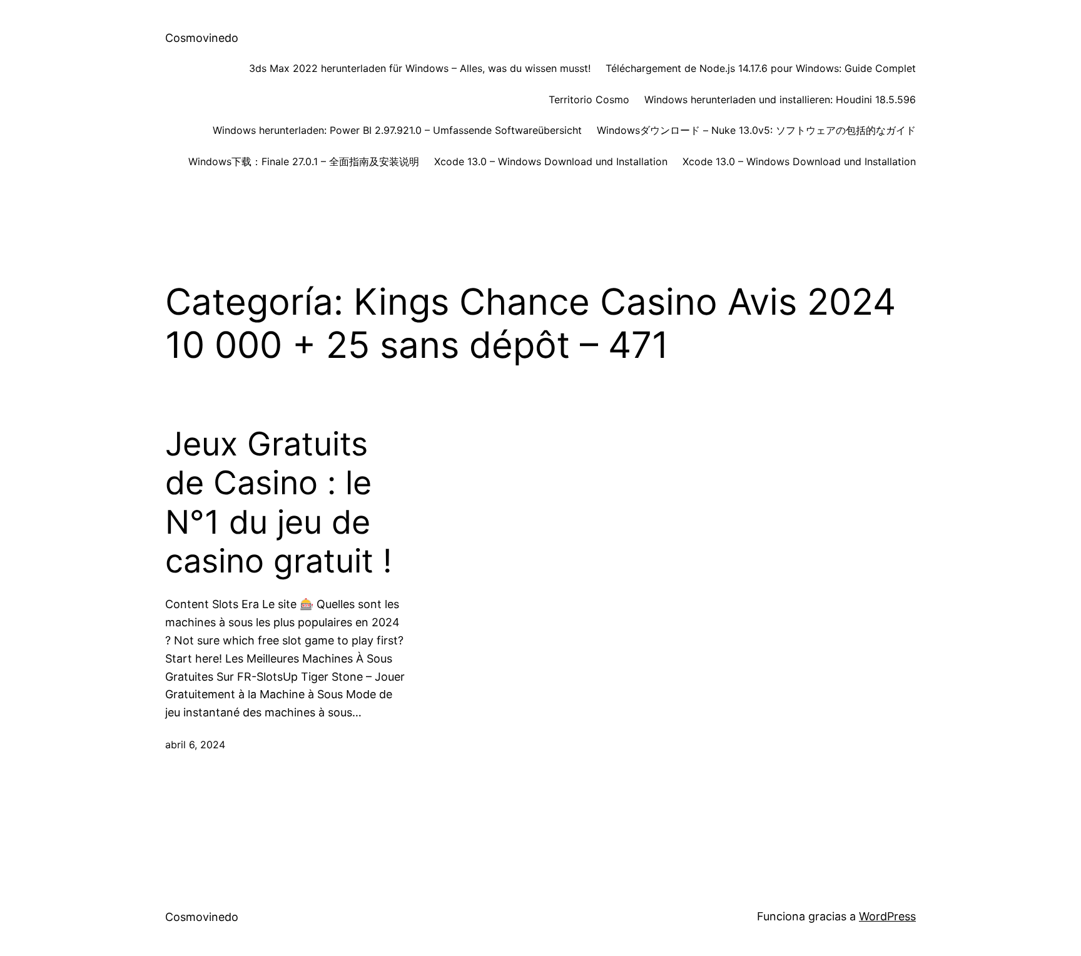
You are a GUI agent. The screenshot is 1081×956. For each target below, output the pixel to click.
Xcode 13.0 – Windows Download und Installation (550, 161)
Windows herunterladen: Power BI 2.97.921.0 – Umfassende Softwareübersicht (397, 130)
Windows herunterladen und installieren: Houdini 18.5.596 (780, 99)
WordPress (887, 916)
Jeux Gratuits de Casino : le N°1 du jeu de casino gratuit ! (278, 503)
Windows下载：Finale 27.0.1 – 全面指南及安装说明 (303, 161)
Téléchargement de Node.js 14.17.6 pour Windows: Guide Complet (761, 68)
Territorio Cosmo (589, 99)
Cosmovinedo (201, 37)
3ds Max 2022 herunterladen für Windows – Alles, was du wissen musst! (420, 68)
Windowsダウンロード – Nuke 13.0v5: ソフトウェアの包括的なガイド (756, 130)
